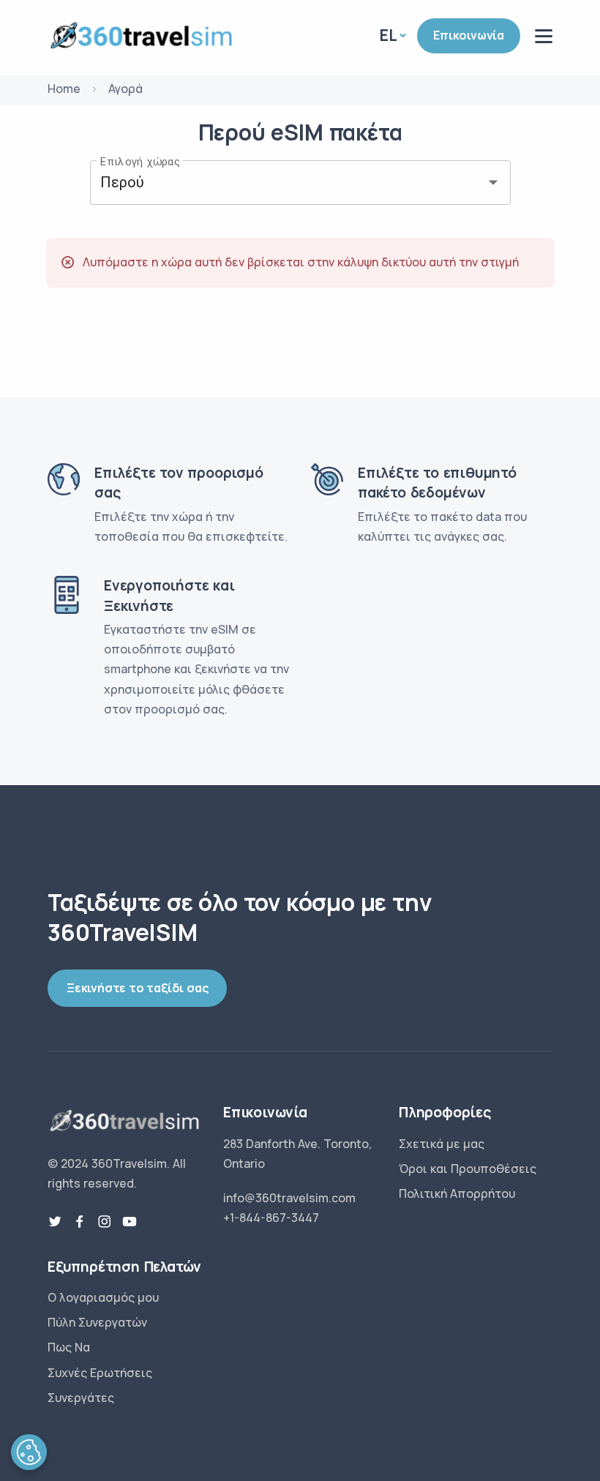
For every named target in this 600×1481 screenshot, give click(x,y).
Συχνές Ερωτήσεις (100, 1373)
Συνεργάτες (81, 1398)
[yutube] (129, 1222)
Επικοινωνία (468, 35)
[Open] (493, 182)
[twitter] (55, 1222)
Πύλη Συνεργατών (97, 1322)
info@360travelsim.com (289, 1198)
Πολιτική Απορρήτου (457, 1193)
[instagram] (104, 1222)
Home (64, 88)
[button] (29, 1452)
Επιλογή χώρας (140, 161)
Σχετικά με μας (441, 1144)
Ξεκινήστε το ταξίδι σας (137, 988)
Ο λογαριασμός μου (103, 1297)
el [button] (388, 35)
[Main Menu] (543, 36)
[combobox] (280, 183)
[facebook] (79, 1222)
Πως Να (69, 1347)
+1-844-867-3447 (271, 1218)
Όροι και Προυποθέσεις (467, 1169)
